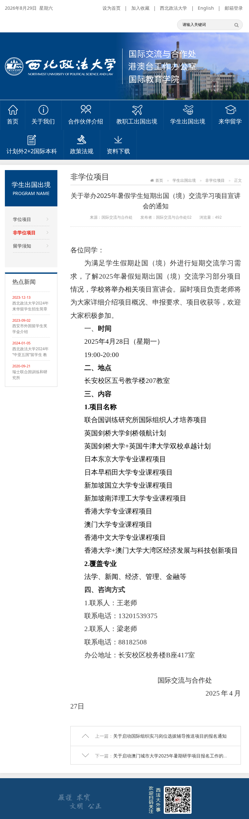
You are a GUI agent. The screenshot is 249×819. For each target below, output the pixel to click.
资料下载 (118, 151)
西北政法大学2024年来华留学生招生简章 (30, 306)
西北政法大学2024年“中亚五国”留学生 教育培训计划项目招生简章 (30, 352)
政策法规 (81, 151)
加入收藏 (140, 8)
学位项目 (22, 219)
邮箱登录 (234, 8)
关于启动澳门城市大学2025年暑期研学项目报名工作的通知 (172, 756)
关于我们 (43, 121)
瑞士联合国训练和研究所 (29, 374)
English (206, 8)
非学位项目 (24, 232)
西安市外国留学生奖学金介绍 (29, 328)
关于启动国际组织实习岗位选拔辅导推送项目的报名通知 (170, 736)
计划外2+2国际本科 (31, 151)
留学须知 (22, 246)
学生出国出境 (187, 121)
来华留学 (230, 121)
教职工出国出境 (136, 121)
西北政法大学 (173, 8)
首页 (12, 121)
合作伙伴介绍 (85, 121)
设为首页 (111, 8)
